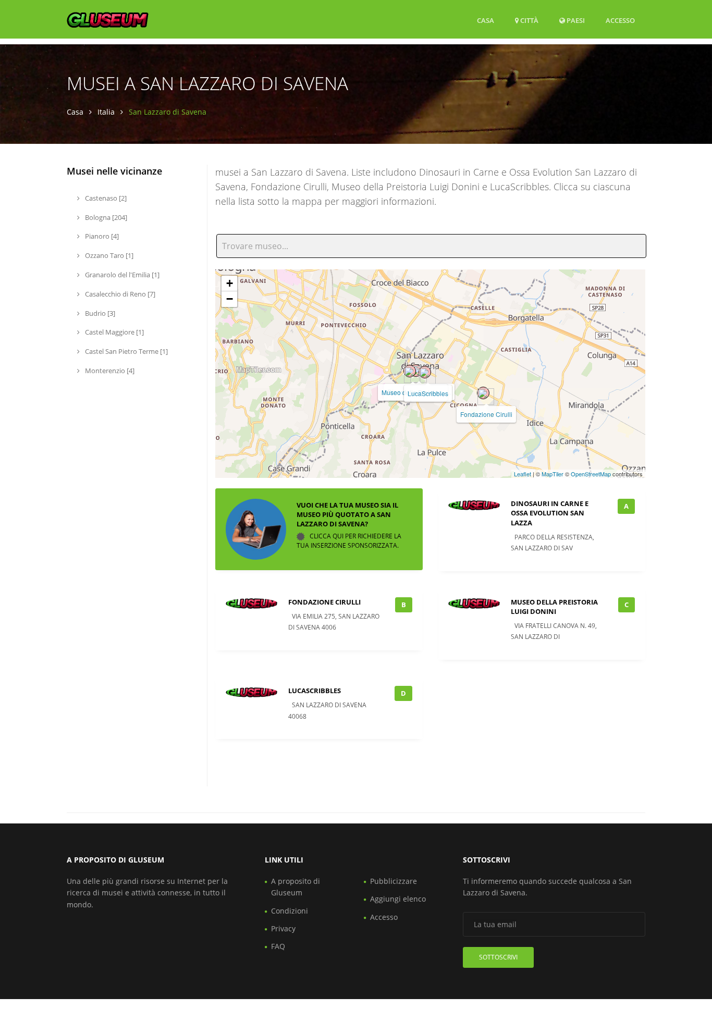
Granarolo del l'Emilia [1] (121, 274)
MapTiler (552, 474)
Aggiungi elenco (398, 899)
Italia (106, 112)
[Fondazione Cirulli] (483, 393)
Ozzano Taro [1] (108, 255)
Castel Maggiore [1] (113, 332)
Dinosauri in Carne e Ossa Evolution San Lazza (549, 513)
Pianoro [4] (101, 236)
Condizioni (289, 911)
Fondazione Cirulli (486, 414)
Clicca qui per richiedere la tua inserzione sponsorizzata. (349, 541)
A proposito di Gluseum (295, 886)
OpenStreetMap (591, 474)
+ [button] (229, 283)
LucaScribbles (428, 393)
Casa (485, 20)
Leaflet (522, 474)
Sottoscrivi (498, 957)
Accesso (620, 20)
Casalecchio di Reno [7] (119, 294)
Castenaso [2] (105, 198)
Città (528, 20)
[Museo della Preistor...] (409, 371)
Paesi (575, 20)
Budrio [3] (99, 313)
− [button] (229, 298)
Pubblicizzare (393, 881)
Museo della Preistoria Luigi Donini (554, 606)
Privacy (283, 928)
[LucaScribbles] (425, 372)
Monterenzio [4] (108, 370)
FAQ (278, 946)
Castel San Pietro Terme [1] (125, 351)
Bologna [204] (105, 217)
